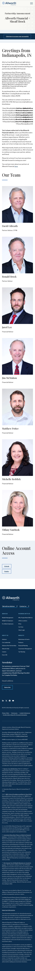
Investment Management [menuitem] (25, 648)
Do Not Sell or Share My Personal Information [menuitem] (15, 715)
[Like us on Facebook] (10, 701)
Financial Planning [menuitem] (23, 645)
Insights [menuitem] (21, 635)
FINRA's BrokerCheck (22, 736)
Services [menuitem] (5, 613)
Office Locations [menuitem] (22, 620)
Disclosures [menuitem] (14, 713)
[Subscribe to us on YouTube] (13, 701)
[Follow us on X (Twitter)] (6, 701)
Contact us (23, 606)
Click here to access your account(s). (17, 36)
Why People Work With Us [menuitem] (25, 617)
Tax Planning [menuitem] (21, 651)
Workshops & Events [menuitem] (24, 639)
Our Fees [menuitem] (20, 627)
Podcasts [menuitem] (20, 642)
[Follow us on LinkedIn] (3, 701)
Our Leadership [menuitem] (6, 642)
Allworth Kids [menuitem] (5, 648)
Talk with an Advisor (8, 606)
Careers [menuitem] (4, 651)
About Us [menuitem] (5, 635)
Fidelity (6, 571)
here (16, 166)
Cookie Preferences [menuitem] (25, 713)
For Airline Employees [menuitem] (7, 624)
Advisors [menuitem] (4, 639)
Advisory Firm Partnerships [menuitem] (9, 645)
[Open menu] (31, 3)
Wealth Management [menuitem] (7, 617)
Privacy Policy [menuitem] (5, 713)
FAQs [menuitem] (19, 624)
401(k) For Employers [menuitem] (7, 620)
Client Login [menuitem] (21, 630)
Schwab (6, 566)
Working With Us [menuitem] (24, 613)
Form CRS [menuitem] (4, 655)
